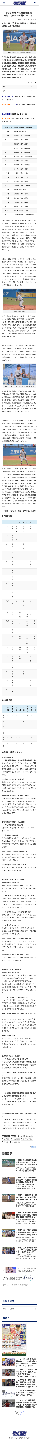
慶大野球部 (29, 1136)
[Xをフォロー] (17, 1413)
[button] (35, 1309)
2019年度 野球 (16, 1142)
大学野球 (6, 1139)
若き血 (6, 1142)
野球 (14, 1136)
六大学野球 (16, 1139)
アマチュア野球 (27, 1139)
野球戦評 (6, 1136)
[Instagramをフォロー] (22, 1413)
